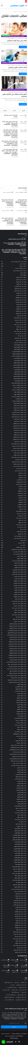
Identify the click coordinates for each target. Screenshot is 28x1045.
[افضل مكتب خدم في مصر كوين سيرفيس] (22, 117)
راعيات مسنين (23, 272)
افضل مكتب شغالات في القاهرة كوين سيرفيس (14, 95)
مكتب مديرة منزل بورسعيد (20, 936)
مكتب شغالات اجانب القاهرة (20, 592)
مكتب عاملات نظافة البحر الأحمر (19, 839)
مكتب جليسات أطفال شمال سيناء (19, 396)
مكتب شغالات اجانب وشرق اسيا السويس (17, 644)
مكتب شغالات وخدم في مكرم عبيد (18, 765)
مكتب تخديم (16, 982)
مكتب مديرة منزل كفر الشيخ (20, 949)
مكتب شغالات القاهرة (21, 709)
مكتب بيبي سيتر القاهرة (21, 308)
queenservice (23, 38)
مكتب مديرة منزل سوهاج (20, 943)
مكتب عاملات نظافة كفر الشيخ (19, 884)
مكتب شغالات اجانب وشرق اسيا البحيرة (17, 637)
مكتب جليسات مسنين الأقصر (20, 410)
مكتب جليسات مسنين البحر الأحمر (19, 416)
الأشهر (23, 110)
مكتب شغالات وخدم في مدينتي (19, 763)
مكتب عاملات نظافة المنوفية (20, 862)
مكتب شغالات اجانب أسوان (20, 563)
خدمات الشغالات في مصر (20, 268)
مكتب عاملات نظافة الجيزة (20, 844)
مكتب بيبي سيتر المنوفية (21, 313)
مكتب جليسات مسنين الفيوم (20, 432)
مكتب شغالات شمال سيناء (20, 731)
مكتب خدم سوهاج (22, 522)
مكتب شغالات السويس (21, 700)
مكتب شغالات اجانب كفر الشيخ (19, 619)
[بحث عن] (26, 6)
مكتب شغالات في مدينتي (9, 999)
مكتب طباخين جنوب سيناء (20, 812)
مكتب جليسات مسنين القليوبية (19, 437)
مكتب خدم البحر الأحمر (21, 484)
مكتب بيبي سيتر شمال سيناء (20, 331)
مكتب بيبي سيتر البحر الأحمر (20, 290)
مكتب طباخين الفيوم (21, 794)
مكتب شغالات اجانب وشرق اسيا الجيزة (17, 639)
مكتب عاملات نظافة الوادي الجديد (19, 866)
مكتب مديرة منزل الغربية (20, 918)
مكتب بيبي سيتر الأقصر (21, 284)
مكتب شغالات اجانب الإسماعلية (19, 572)
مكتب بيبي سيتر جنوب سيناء (20, 324)
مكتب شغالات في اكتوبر (21, 994)
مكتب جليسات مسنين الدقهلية (19, 423)
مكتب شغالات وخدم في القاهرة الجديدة (17, 758)
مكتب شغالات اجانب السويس (20, 583)
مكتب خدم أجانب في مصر (20, 470)
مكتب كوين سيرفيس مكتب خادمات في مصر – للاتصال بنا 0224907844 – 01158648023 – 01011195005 (7, 202)
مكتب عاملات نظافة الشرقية (20, 850)
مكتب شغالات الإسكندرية (20, 686)
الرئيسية (24, 11)
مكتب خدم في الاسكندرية (11, 987)
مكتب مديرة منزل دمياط (21, 940)
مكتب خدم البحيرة (22, 486)
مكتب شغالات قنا (22, 738)
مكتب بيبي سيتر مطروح (21, 340)
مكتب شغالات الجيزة (21, 695)
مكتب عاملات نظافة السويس (20, 848)
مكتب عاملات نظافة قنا (21, 882)
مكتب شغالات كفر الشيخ (21, 740)
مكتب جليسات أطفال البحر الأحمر (19, 356)
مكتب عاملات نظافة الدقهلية (20, 846)
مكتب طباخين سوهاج (21, 817)
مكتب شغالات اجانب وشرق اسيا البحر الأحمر (16, 635)
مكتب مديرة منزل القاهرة (20, 922)
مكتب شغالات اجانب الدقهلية (20, 581)
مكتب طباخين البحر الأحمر (20, 778)
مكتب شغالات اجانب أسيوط (20, 565)
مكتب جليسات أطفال (8, 982)
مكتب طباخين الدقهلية (21, 785)
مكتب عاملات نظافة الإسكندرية (19, 835)
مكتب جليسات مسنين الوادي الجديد (18, 443)
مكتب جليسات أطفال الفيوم (20, 371)
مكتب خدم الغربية (22, 497)
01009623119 (13, 1038)
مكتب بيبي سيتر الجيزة (21, 295)
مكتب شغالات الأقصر (21, 684)
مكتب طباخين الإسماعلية (21, 776)
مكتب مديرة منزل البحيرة (20, 907)
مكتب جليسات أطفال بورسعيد (19, 387)
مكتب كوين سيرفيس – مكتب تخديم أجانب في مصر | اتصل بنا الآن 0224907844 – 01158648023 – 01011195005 (21, 221)
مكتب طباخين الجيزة (21, 783)
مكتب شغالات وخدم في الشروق (19, 756)
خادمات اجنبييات (22, 266)
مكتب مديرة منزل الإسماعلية (20, 902)
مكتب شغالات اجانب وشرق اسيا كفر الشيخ (17, 680)
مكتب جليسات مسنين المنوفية (19, 439)
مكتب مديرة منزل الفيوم (21, 920)
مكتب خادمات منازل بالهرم (21, 984)
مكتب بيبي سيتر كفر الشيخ (20, 338)
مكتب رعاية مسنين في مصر (20, 538)
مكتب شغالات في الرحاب (10, 994)
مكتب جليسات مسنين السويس (19, 425)
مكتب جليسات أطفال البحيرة (20, 358)
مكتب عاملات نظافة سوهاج (20, 877)
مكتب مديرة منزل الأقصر (20, 898)
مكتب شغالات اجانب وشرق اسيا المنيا (18, 659)
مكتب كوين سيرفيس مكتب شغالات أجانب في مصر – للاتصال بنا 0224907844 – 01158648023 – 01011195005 (10, 124)
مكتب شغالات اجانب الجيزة (20, 578)
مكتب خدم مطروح (22, 533)
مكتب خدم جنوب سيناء (21, 518)
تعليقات (5, 110)
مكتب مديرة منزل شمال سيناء (19, 945)
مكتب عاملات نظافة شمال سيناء (19, 880)
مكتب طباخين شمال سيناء (20, 819)
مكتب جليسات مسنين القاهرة (20, 434)
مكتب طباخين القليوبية (21, 799)
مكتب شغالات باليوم (15, 992)
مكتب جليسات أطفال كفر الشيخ (19, 401)
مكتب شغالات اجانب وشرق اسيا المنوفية (17, 657)
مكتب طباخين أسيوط (21, 769)
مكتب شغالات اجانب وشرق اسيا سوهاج (17, 673)
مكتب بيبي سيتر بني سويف (20, 320)
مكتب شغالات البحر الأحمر (20, 691)
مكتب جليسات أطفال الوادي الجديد (18, 383)
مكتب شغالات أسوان (21, 556)
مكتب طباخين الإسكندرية (21, 774)
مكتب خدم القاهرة (22, 502)
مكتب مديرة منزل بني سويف (20, 934)
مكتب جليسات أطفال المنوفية (19, 378)
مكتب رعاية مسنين (6, 989)
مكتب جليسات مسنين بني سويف (19, 446)
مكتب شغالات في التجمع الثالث (19, 733)
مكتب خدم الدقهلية (22, 491)
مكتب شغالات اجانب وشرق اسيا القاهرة (17, 653)
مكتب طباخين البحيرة (21, 781)
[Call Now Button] (3, 1042)
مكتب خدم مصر (14, 989)
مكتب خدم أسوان (22, 473)
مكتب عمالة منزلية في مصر (20, 891)
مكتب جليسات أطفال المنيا (20, 380)
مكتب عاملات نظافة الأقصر (20, 832)
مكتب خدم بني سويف (21, 513)
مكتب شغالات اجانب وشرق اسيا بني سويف (17, 664)
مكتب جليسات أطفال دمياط (20, 392)
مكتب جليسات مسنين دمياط (20, 452)
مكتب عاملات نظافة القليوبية (20, 859)
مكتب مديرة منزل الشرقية (20, 916)
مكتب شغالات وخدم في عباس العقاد (18, 760)
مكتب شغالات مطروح (21, 742)
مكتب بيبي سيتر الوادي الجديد (20, 317)
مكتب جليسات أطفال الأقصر (20, 349)
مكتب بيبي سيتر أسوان (21, 279)
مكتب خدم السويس (22, 493)
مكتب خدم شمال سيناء (21, 524)
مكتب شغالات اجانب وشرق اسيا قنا (18, 677)
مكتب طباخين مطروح (21, 826)
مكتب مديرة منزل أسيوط (20, 895)
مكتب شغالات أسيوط (21, 558)
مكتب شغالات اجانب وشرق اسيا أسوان (17, 623)
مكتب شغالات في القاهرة (9, 997)
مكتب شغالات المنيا (22, 716)
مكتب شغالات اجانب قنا (21, 617)
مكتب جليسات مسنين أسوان (20, 405)
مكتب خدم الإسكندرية (21, 479)
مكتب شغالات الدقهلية (21, 698)
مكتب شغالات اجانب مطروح (20, 621)
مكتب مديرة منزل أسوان (21, 893)
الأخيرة (14, 110)
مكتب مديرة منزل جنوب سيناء (19, 938)
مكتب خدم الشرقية (22, 495)
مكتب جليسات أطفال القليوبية (19, 376)
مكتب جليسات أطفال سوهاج (20, 394)
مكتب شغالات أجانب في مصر (19, 551)
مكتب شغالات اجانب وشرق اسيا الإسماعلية (17, 632)
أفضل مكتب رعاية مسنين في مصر (18, 261)
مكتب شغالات (23, 540)
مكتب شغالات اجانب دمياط (20, 610)
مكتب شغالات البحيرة (21, 693)
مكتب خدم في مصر (22, 527)
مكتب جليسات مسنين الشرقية (19, 428)
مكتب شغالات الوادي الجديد (20, 718)
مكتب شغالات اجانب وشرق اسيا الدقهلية (17, 641)
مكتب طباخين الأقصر (21, 772)
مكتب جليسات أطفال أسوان (20, 344)
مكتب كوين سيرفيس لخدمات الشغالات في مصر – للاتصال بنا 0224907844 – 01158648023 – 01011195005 (21, 202)
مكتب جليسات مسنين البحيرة (20, 419)
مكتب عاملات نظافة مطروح (20, 886)
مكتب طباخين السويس (21, 787)
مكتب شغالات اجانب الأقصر (20, 567)
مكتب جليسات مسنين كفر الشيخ (19, 461)
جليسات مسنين (23, 263)
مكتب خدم (22, 545)
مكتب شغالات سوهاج (21, 729)
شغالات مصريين (21, 542)
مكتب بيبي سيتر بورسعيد (21, 322)
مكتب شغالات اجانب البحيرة (20, 576)
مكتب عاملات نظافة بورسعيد (20, 871)
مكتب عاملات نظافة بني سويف (19, 868)
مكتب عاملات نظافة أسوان (20, 828)
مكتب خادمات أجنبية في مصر (20, 466)
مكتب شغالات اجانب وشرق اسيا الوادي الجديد (16, 662)
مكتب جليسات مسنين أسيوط (20, 407)
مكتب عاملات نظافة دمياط (20, 875)
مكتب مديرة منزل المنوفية (20, 927)
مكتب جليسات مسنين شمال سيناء (19, 457)
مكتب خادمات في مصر (21, 468)
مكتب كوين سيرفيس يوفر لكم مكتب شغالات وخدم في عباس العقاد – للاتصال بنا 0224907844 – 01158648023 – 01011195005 (10, 143)
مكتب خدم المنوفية (22, 506)
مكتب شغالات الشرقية (21, 702)
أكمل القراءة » (23, 47)
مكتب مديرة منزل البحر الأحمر (19, 904)
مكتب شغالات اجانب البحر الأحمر (19, 574)
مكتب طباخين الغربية (21, 792)
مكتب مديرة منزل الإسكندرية (20, 900)
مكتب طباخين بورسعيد (21, 810)
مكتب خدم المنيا (22, 509)
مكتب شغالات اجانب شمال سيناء (19, 614)
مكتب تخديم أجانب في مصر (20, 342)
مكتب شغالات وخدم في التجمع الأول (18, 747)
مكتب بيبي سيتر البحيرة (21, 293)
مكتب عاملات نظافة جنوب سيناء (19, 873)
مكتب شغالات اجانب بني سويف (19, 603)
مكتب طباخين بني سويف (21, 808)
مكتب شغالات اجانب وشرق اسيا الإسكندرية (17, 630)
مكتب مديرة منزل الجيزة (21, 909)
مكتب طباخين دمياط (21, 814)
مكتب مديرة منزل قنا (21, 947)
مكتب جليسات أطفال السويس (19, 365)
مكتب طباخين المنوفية (21, 801)
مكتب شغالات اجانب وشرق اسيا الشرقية (17, 646)
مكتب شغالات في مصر (21, 736)
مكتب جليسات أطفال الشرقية (19, 367)
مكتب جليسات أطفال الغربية (20, 369)
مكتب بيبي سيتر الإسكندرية (20, 286)
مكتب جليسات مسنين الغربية (20, 430)
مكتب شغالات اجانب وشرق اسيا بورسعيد (17, 666)
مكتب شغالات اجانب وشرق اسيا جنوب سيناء (16, 668)
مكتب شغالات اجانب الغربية (20, 587)
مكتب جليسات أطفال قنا (21, 398)
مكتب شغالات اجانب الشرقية (20, 585)
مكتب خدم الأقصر (22, 477)
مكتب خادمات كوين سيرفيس (17, 67)
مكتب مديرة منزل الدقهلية (20, 911)
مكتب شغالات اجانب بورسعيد (20, 605)
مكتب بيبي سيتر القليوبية (21, 311)
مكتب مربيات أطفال (20, 547)
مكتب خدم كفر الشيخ (21, 531)
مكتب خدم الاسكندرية (22, 987)
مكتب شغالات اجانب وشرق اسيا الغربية (17, 648)
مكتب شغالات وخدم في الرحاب (19, 751)
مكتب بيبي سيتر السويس (21, 299)
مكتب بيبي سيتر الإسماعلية (20, 288)
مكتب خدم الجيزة (22, 488)
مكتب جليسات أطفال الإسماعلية (19, 353)
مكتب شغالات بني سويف (20, 720)
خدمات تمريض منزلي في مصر (19, 270)
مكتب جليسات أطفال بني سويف (19, 385)
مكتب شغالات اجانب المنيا (20, 599)
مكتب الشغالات (23, 982)
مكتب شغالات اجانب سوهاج (20, 612)
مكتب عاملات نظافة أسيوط (20, 830)
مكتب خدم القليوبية (22, 504)
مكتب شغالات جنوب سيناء (20, 724)
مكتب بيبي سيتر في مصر (20, 333)
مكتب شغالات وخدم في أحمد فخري (18, 745)
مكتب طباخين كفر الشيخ (21, 823)
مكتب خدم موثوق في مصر (20, 536)
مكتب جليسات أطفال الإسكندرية (19, 351)
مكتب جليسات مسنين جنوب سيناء (19, 450)
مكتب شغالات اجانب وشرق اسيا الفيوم (18, 650)
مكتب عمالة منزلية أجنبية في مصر (19, 889)
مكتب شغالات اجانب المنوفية (20, 596)
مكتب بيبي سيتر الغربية (21, 304)
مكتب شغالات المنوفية (21, 713)
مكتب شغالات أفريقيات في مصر (19, 560)
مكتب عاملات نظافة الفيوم (20, 855)
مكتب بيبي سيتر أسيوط (21, 281)
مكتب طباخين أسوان (21, 767)
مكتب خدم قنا (23, 529)
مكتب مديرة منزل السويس (20, 913)
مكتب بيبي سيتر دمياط (21, 326)
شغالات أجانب (23, 275)
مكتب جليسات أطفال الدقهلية (20, 362)
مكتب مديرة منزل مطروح (20, 952)
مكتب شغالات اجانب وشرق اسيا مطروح (17, 682)
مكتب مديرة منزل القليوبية (20, 925)
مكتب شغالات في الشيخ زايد (21, 997)
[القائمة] (2, 6)
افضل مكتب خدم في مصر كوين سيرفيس (11, 116)
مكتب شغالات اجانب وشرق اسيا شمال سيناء (16, 675)
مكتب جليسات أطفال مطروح (20, 403)
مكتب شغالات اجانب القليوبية (20, 594)
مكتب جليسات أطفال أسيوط (20, 347)
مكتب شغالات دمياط (21, 727)
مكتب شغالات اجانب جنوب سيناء (19, 608)
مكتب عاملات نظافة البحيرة (20, 841)
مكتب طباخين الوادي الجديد (20, 805)
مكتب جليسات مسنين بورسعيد (19, 448)
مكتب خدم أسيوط (22, 475)
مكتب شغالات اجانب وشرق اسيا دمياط (18, 671)
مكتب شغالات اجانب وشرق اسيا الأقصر (17, 628)
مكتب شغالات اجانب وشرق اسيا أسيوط (17, 626)
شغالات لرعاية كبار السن (21, 277)
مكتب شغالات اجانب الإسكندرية (19, 569)
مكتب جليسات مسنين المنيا (20, 441)
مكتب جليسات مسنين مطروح (19, 464)
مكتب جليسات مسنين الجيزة (20, 421)
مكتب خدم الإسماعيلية (21, 482)
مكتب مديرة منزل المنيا (21, 929)
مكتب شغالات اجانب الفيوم (20, 590)
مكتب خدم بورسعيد (22, 515)
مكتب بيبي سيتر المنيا (21, 315)
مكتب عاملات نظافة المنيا (20, 864)
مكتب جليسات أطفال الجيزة (20, 360)
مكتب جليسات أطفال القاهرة (20, 374)
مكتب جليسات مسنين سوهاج (20, 455)
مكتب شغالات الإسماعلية (21, 689)
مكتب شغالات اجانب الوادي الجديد (19, 601)
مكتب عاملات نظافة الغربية (20, 853)
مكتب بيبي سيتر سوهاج (21, 329)
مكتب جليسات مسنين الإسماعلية (19, 414)
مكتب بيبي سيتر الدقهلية (21, 297)
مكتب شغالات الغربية (21, 704)
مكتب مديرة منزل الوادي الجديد (19, 931)
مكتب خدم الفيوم (22, 500)
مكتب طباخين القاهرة (21, 796)
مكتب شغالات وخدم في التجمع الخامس (17, 749)
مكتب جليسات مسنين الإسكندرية (19, 412)
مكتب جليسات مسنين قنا (21, 459)
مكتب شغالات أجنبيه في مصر (20, 554)
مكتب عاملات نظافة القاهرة (20, 857)
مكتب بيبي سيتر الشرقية (21, 302)
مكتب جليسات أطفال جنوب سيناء (19, 389)
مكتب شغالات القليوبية (21, 711)
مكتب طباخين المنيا (22, 803)
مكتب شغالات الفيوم (21, 707)
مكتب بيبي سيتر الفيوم (21, 306)
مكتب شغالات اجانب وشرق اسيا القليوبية (17, 655)
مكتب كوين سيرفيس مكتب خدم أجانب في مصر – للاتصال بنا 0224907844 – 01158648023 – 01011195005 (7, 221)
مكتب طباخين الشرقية (21, 790)
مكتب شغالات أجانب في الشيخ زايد (18, 549)
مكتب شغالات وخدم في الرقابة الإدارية (18, 754)
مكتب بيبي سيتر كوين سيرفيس (17, 40)
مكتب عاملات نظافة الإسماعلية (19, 837)
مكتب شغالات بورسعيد (21, 722)
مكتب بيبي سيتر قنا (22, 335)
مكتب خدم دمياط (22, 520)
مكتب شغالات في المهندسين (21, 999)
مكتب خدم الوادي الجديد (21, 511)
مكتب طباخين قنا (22, 821)
